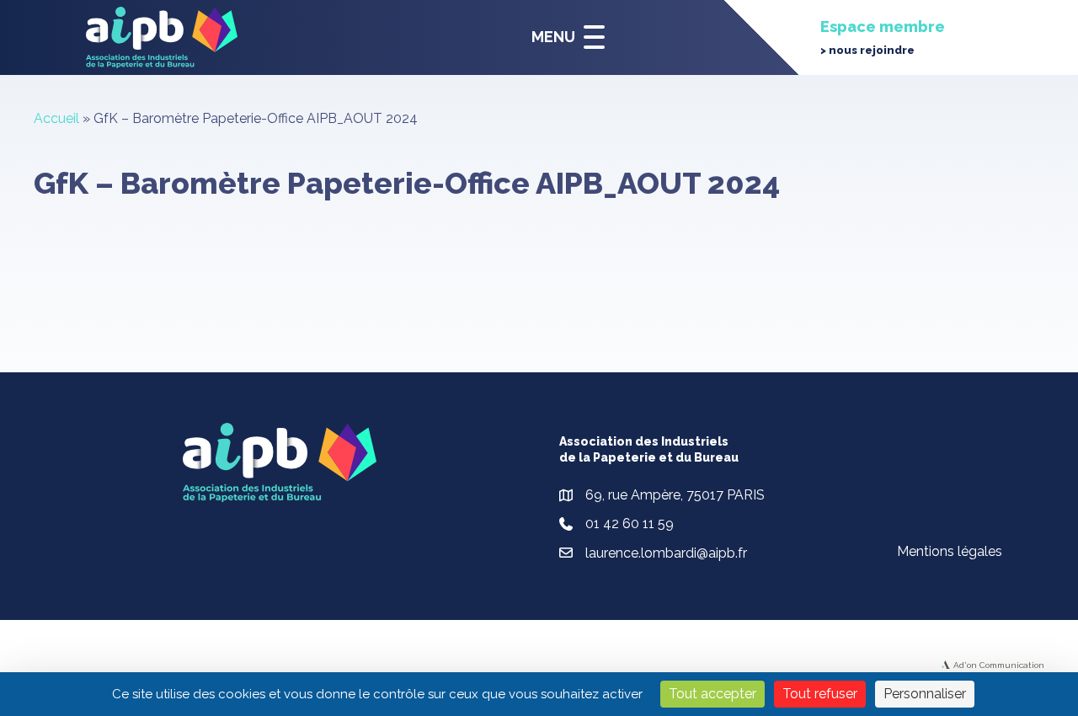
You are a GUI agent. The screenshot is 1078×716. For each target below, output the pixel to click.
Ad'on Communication (998, 665)
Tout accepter (712, 694)
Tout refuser (819, 694)
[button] (564, 37)
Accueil (56, 118)
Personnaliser (924, 694)
